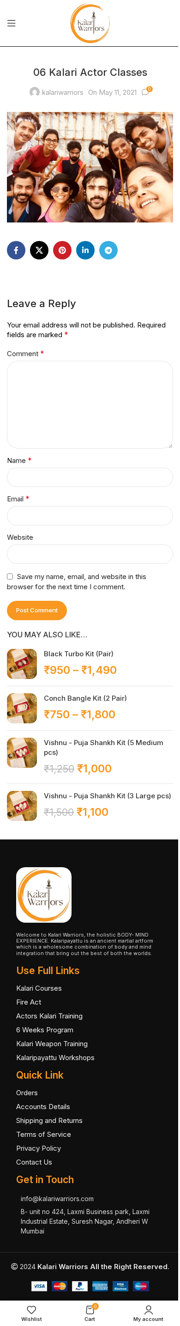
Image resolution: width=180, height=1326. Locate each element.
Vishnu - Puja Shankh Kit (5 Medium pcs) (103, 747)
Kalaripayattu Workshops (55, 1057)
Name (19, 460)
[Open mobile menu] (11, 23)
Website (20, 537)
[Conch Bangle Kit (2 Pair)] (22, 708)
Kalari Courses (39, 988)
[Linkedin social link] (85, 250)
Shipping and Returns (49, 1120)
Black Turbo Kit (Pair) (79, 653)
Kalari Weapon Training (52, 1043)
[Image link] (44, 894)
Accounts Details (43, 1106)
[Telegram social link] (108, 250)
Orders (27, 1092)
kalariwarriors (63, 92)
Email (18, 498)
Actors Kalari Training (49, 1015)
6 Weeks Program (44, 1029)
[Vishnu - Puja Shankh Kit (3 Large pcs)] (22, 806)
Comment (25, 353)
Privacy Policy (38, 1148)
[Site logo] (90, 22)
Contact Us (34, 1162)
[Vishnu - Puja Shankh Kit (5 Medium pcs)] (22, 757)
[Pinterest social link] (62, 250)
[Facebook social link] (16, 250)
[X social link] (39, 250)
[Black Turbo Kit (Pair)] (22, 664)
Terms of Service (43, 1134)
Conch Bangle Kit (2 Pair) (85, 698)
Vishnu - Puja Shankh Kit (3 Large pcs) (107, 795)
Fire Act (28, 1002)
